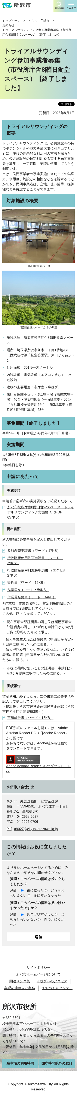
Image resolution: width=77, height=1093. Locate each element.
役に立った (35, 890)
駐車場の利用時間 (20, 1063)
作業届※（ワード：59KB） (28, 590)
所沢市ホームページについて (38, 974)
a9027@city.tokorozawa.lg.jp (36, 829)
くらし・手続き (38, 20)
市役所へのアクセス (52, 981)
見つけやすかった (40, 914)
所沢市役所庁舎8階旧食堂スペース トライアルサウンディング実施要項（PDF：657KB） (40, 512)
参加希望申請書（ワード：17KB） (33, 550)
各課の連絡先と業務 (19, 988)
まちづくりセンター (57, 988)
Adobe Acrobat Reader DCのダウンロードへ (38, 768)
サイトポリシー (38, 967)
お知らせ (8, 25)
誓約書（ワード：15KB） (27, 582)
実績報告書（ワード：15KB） (30, 718)
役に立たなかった (47, 895)
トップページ (11, 20)
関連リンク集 (19, 981)
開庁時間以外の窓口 (56, 1063)
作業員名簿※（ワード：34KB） (31, 597)
